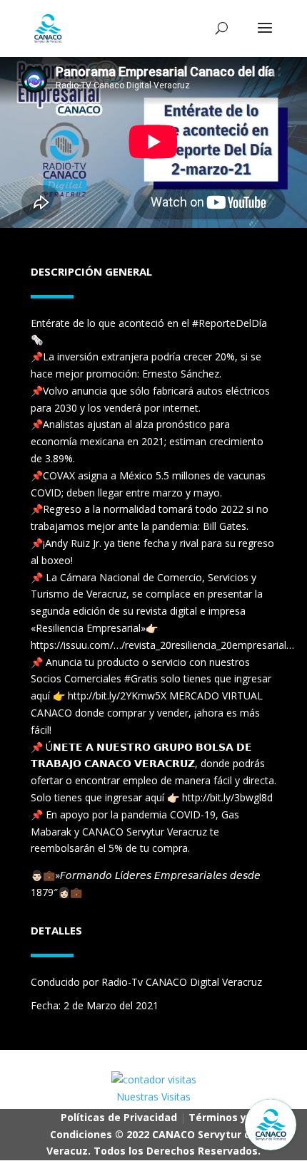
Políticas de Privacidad (119, 1117)
